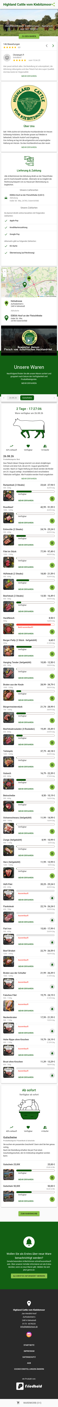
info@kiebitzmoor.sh (29, 1327)
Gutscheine (27, 398)
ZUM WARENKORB (29, 1214)
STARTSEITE (29, 1345)
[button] (24, 284)
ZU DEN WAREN (29, 36)
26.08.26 (13, 398)
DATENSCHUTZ (29, 1357)
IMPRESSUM (29, 1351)
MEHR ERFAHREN (29, 76)
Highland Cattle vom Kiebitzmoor (27, 4)
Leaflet (41, 296)
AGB (29, 1363)
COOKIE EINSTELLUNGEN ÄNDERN (29, 1369)
